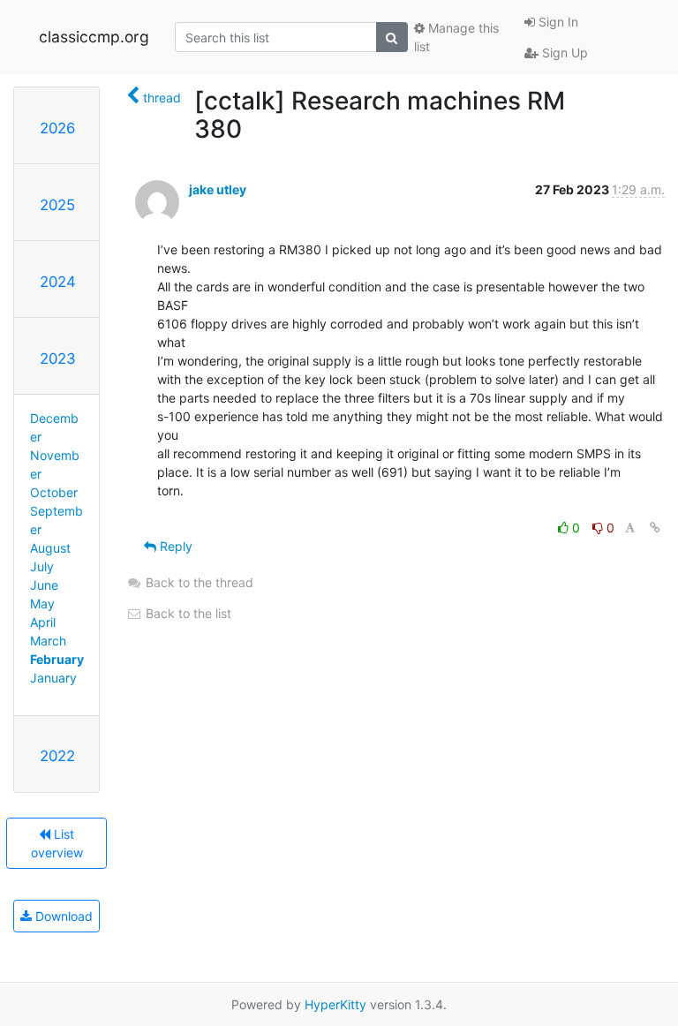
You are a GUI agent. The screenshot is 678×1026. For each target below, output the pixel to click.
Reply (174, 546)
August (50, 547)
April (43, 622)
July (42, 566)
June (44, 584)
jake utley (217, 189)
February (57, 659)
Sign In (556, 21)
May (42, 603)
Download (62, 916)
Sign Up (563, 52)
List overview (57, 843)
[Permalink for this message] (655, 528)
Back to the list (186, 613)
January (53, 677)
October (54, 492)
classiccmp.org (94, 36)
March (48, 640)
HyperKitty (335, 1004)
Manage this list (456, 37)
